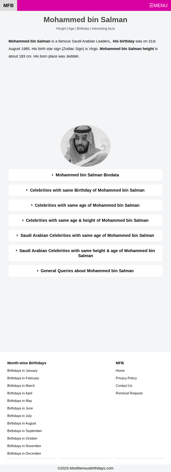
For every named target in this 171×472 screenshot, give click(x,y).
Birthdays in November (24, 446)
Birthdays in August (21, 423)
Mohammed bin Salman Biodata (87, 175)
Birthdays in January (22, 370)
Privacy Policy (126, 378)
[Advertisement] (85, 93)
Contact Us (124, 385)
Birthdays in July (19, 416)
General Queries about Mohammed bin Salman (87, 270)
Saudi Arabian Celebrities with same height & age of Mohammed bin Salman (87, 253)
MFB (8, 5)
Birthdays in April (19, 393)
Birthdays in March (21, 385)
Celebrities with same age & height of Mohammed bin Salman (87, 220)
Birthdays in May (19, 401)
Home (120, 370)
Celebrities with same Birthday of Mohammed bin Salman (87, 190)
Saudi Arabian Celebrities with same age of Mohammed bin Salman (87, 235)
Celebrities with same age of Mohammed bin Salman (87, 205)
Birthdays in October (22, 438)
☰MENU (158, 5)
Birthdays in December (24, 453)
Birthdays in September (24, 431)
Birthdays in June (20, 408)
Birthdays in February (23, 378)
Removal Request (129, 393)
